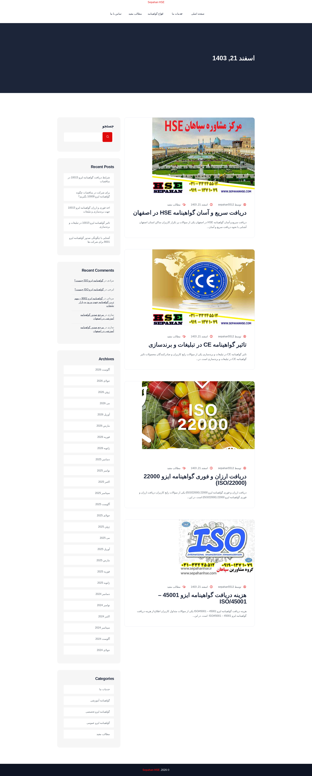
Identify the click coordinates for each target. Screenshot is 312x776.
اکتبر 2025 (104, 481)
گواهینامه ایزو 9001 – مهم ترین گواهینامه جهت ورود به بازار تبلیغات (94, 302)
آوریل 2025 (104, 549)
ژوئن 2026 (104, 392)
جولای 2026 (103, 380)
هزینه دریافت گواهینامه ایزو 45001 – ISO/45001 (202, 598)
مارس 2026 (103, 425)
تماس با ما (115, 13)
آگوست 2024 (102, 638)
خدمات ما (177, 13)
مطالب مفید (135, 13)
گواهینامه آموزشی (100, 700)
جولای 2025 (103, 515)
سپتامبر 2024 (102, 627)
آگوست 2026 (102, 369)
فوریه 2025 (103, 571)
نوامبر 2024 (103, 605)
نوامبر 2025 (103, 470)
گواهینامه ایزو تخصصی (98, 711)
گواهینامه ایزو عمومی (98, 723)
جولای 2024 (103, 650)
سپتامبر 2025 (102, 493)
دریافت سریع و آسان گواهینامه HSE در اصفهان (190, 212)
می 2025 (105, 538)
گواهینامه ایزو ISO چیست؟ (88, 280)
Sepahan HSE (156, 2)
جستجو (108, 126)
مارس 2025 (103, 560)
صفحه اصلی (197, 13)
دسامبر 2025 (103, 459)
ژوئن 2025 (104, 526)
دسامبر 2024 (103, 594)
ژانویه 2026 (103, 448)
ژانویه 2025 (103, 582)
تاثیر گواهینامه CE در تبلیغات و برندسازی (198, 344)
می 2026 (105, 403)
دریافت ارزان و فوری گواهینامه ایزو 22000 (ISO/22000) (195, 479)
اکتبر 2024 (104, 616)
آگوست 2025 (102, 504)
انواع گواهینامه (155, 13)
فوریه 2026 (103, 437)
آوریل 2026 (104, 414)
